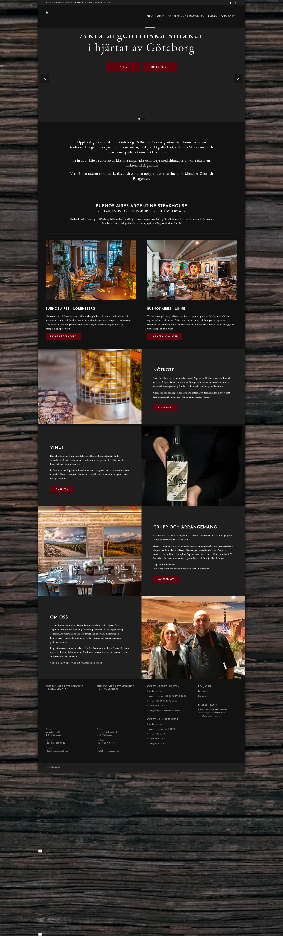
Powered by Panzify (53, 767)
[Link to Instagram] (235, 3)
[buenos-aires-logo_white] (60, 16)
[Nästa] (238, 78)
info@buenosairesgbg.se (57, 751)
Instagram (203, 696)
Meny (123, 67)
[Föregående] (45, 78)
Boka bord (160, 67)
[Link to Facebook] (230, 3)
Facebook (202, 691)
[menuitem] (150, 16)
